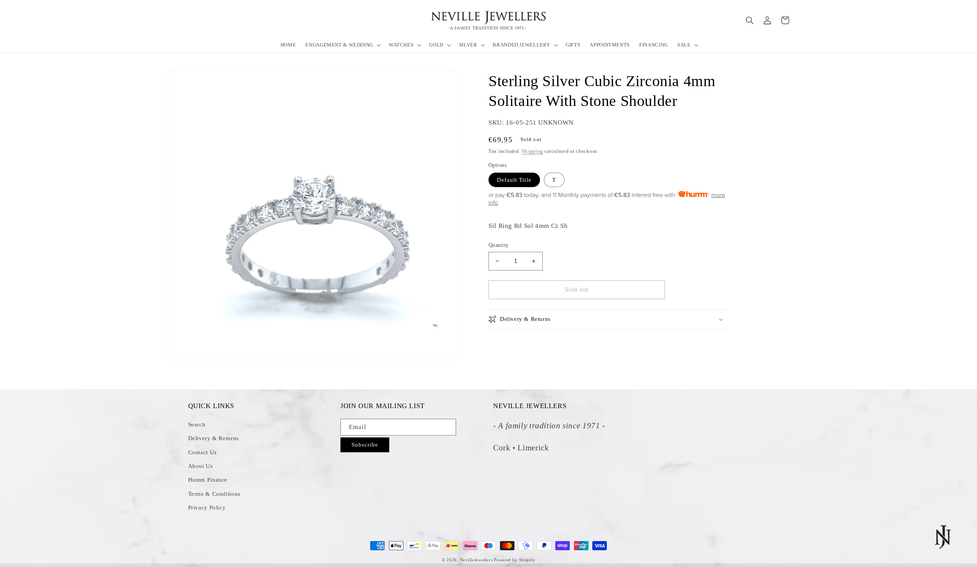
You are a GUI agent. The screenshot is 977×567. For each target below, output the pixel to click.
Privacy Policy (207, 508)
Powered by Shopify (514, 560)
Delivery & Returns (213, 438)
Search (197, 424)
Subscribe (364, 445)
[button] (342, 45)
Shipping (532, 151)
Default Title (514, 180)
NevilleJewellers (476, 560)
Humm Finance (208, 480)
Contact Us (202, 452)
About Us (200, 466)
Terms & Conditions (214, 494)
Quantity (498, 245)
